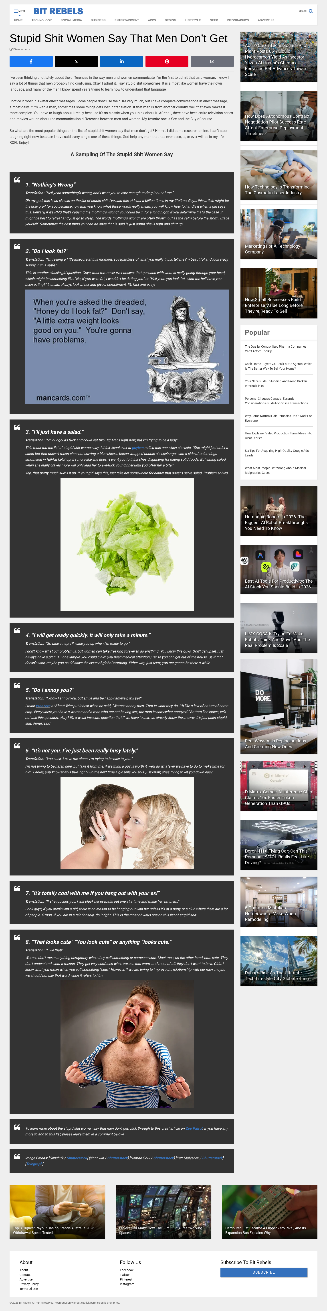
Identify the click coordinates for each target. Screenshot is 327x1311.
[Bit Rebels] (56, 12)
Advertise (26, 1279)
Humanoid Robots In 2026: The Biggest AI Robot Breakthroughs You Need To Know (276, 522)
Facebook (126, 1270)
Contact (25, 1275)
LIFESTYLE (193, 20)
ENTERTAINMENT (127, 20)
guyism (137, 448)
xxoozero (43, 706)
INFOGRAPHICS (238, 20)
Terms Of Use (29, 1289)
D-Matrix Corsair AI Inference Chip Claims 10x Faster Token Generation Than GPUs (278, 797)
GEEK (214, 20)
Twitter (125, 1275)
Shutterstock (77, 1158)
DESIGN (170, 20)
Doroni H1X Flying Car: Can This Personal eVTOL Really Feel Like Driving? (277, 856)
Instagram (127, 1284)
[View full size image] (127, 347)
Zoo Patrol (194, 1128)
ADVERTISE (266, 20)
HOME (18, 20)
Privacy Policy (29, 1284)
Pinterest (126, 1279)
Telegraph (34, 1164)
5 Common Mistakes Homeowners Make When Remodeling (270, 913)
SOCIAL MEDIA (71, 20)
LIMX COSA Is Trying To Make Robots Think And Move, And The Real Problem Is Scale (277, 639)
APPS (152, 20)
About (24, 1270)
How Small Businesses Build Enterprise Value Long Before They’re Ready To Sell (274, 305)
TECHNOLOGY (42, 20)
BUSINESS (98, 20)
